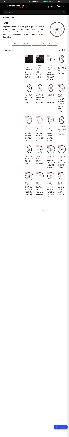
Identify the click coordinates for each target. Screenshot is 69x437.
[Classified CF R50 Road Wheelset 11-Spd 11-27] (40, 59)
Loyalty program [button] (61, 427)
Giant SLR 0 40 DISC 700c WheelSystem (62, 70)
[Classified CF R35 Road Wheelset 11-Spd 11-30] (29, 59)
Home (4, 17)
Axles (55, 44)
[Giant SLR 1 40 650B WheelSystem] (29, 88)
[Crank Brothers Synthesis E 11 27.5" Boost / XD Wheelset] (51, 59)
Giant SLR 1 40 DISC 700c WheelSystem (40, 99)
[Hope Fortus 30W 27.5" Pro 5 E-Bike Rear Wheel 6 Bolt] (29, 176)
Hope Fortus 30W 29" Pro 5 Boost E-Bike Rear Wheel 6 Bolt (50, 192)
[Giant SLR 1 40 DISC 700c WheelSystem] (40, 88)
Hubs (49, 44)
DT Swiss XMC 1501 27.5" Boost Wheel (39, 160)
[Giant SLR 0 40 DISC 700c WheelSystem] (62, 59)
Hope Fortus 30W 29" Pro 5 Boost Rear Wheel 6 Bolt (61, 190)
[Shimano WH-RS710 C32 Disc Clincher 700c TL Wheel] (51, 149)
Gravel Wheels (36, 44)
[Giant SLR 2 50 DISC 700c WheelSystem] (29, 149)
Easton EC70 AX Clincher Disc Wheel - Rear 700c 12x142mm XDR (29, 135)
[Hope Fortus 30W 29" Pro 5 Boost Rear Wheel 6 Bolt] (62, 176)
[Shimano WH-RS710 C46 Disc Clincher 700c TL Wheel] (62, 149)
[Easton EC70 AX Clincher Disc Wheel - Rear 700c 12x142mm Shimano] (62, 88)
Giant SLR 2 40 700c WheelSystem (62, 131)
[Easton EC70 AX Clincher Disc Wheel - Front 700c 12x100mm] (51, 120)
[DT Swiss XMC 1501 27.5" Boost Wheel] (40, 149)
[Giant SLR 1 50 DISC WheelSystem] (51, 88)
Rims (44, 44)
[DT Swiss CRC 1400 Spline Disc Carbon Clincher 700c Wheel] (40, 120)
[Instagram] (7, 1)
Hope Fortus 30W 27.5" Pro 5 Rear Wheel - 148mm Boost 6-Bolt (40, 192)
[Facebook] (4, 1)
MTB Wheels (16, 44)
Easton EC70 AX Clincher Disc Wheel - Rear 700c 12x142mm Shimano (61, 105)
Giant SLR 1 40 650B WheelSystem (29, 99)
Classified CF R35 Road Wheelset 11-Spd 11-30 (28, 73)
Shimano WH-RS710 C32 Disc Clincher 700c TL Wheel (51, 163)
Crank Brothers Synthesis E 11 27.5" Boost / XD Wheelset (50, 74)
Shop (8, 17)
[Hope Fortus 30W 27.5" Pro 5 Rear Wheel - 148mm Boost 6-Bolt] (40, 176)
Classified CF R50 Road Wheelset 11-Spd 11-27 (39, 73)
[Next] (50, 210)
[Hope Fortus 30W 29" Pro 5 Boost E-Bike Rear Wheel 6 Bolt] (51, 176)
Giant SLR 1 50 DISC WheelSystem (51, 99)
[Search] (63, 12)
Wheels (12, 17)
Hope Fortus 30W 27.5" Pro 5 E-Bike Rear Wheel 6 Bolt (29, 190)
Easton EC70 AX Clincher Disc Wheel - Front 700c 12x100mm (50, 135)
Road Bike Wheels (26, 44)
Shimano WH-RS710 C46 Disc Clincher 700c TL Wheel (62, 163)
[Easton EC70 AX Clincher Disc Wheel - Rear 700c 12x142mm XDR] (29, 120)
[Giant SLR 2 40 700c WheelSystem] (62, 120)
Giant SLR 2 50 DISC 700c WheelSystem (29, 160)
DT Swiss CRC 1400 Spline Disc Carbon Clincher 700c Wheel (40, 135)
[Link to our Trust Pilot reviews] (48, 1)
